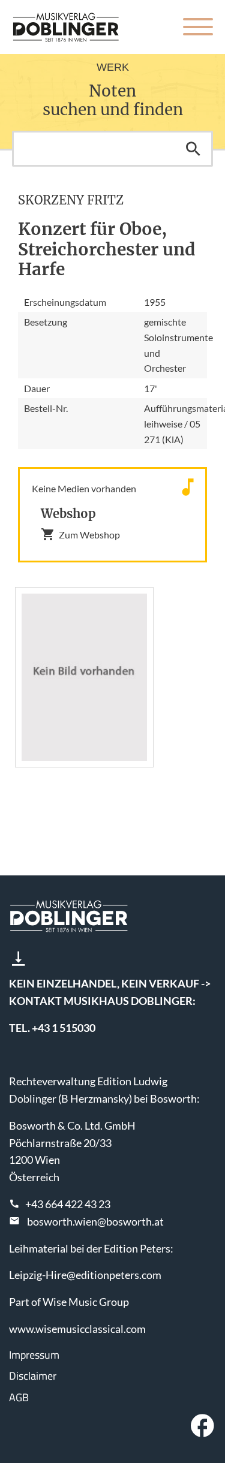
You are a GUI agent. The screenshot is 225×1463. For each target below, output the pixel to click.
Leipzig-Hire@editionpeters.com (85, 1274)
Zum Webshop (89, 534)
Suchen (193, 149)
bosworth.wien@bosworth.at (95, 1221)
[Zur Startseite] (66, 27)
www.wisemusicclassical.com (77, 1328)
